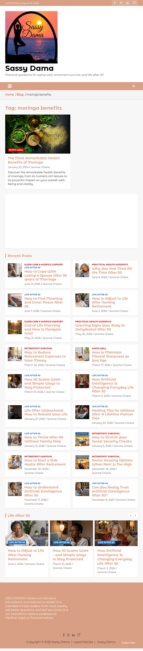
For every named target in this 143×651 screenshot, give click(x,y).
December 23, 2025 (103, 469)
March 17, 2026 (101, 365)
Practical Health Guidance (110, 264)
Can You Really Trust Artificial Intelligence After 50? (111, 491)
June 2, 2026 (99, 311)
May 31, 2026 (32, 338)
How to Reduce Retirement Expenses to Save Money (45, 356)
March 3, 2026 (101, 396)
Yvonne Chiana (40, 167)
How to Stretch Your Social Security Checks (111, 439)
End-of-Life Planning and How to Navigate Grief (42, 329)
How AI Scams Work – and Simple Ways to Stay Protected (43, 383)
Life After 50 (32, 267)
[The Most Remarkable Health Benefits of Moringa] (37, 134)
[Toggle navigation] (9, 86)
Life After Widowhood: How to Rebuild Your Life (46, 412)
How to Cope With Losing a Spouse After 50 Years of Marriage (45, 276)
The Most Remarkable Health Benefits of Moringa (34, 160)
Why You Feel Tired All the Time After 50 (112, 271)
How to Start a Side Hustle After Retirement (45, 462)
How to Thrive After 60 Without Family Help (43, 439)
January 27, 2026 (34, 419)
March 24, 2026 (34, 365)
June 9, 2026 (99, 277)
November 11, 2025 (35, 499)
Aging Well (16, 150)
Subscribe (128, 642)
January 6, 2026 (101, 446)
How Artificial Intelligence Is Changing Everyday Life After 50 (113, 385)
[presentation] (130, 515)
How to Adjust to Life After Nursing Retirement (110, 303)
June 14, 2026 (32, 284)
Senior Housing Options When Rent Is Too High (112, 462)
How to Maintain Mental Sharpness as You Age (110, 356)
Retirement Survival (38, 348)
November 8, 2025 (103, 499)
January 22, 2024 (18, 167)
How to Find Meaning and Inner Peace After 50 (43, 303)
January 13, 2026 (34, 446)
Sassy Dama (29, 68)
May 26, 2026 (83, 334)
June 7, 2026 (31, 311)
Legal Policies (83, 642)
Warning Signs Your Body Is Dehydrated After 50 (100, 327)
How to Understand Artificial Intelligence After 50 (43, 491)
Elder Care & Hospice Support (43, 264)
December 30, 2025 (36, 469)
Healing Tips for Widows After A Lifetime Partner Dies (113, 414)
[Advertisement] (71, 221)
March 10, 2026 (33, 391)
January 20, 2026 (102, 423)
